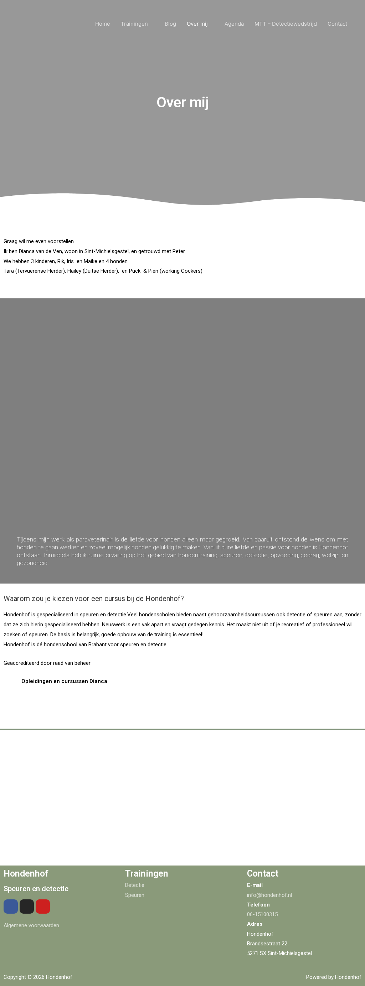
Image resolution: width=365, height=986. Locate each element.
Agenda (234, 23)
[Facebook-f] (11, 906)
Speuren (134, 895)
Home (102, 23)
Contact (337, 23)
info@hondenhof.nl (269, 895)
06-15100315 (262, 914)
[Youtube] (43, 906)
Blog (170, 23)
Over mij (197, 23)
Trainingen (134, 23)
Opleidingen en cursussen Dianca (64, 681)
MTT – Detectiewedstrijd (286, 23)
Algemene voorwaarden (31, 925)
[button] (182, 681)
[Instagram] (27, 906)
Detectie (134, 885)
